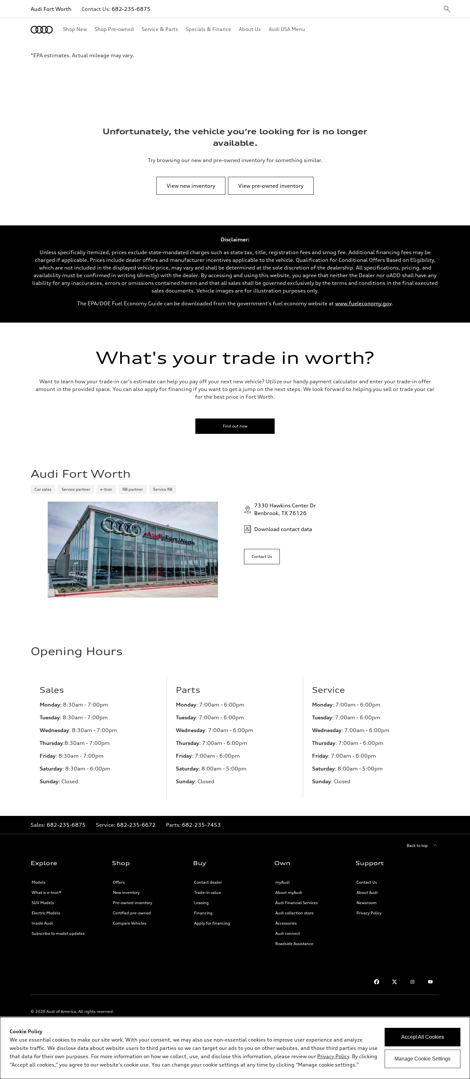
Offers (119, 882)
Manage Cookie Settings (422, 1058)
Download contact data (283, 529)
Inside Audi (42, 923)
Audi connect (287, 933)
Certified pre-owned (132, 913)
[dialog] (235, 1048)
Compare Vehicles (129, 923)
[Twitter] (394, 982)
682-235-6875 (131, 9)
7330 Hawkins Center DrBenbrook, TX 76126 (285, 509)
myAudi (282, 882)
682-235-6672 (136, 825)
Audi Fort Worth (51, 9)
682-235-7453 (201, 825)
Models (38, 882)
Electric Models (46, 913)
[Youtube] (430, 982)
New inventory (126, 892)
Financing (203, 913)
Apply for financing (212, 923)
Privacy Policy (368, 913)
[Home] (42, 30)
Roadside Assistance (294, 943)
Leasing (201, 902)
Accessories (286, 923)
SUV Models (43, 902)
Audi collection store (294, 913)
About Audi (367, 892)
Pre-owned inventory (132, 902)
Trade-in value (207, 892)
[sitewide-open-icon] (447, 9)
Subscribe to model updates (58, 933)
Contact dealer (208, 882)
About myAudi (288, 892)
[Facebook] (377, 982)
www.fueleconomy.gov (363, 303)
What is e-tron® (46, 892)
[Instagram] (412, 982)
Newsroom (366, 902)
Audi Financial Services (296, 902)
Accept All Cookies (422, 1037)
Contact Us (366, 882)
